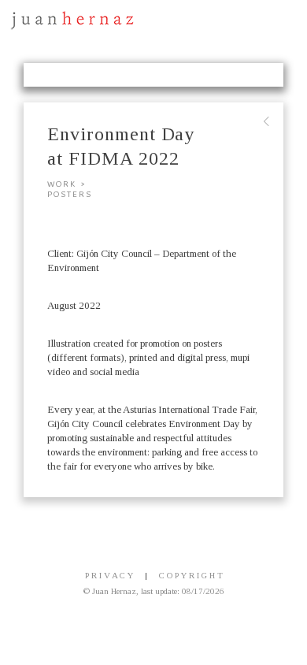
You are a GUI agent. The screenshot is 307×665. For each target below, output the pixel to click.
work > (67, 184)
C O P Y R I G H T (191, 575)
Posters (69, 194)
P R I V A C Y (109, 575)
